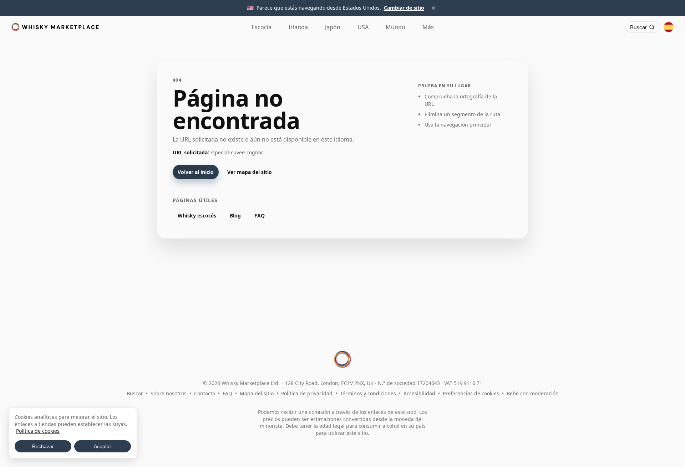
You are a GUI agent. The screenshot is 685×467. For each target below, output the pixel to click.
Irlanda (298, 27)
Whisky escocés (197, 215)
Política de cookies (38, 430)
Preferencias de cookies (471, 393)
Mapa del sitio (257, 393)
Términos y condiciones (368, 393)
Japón (332, 27)
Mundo (395, 27)
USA (363, 27)
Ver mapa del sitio (249, 172)
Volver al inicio (196, 172)
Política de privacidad (307, 393)
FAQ (259, 215)
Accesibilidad (419, 393)
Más (428, 27)
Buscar (135, 393)
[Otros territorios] (669, 27)
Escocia (262, 27)
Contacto (204, 393)
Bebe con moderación (533, 393)
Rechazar (43, 446)
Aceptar (102, 446)
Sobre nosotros (169, 393)
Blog (235, 215)
